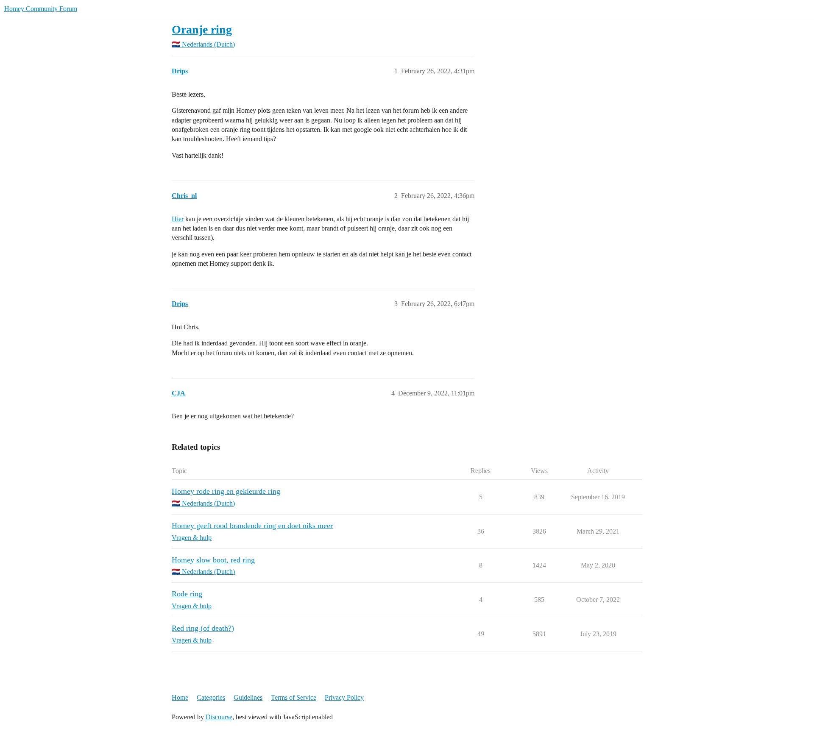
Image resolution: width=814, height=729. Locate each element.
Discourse (219, 717)
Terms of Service (293, 697)
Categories (211, 697)
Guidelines (248, 697)
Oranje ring (202, 29)
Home (180, 697)
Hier (178, 219)
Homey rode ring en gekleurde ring (226, 491)
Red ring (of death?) (203, 628)
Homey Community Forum (40, 8)
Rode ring (187, 594)
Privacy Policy (344, 697)
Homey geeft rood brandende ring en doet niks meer (252, 525)
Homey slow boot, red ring (213, 560)
